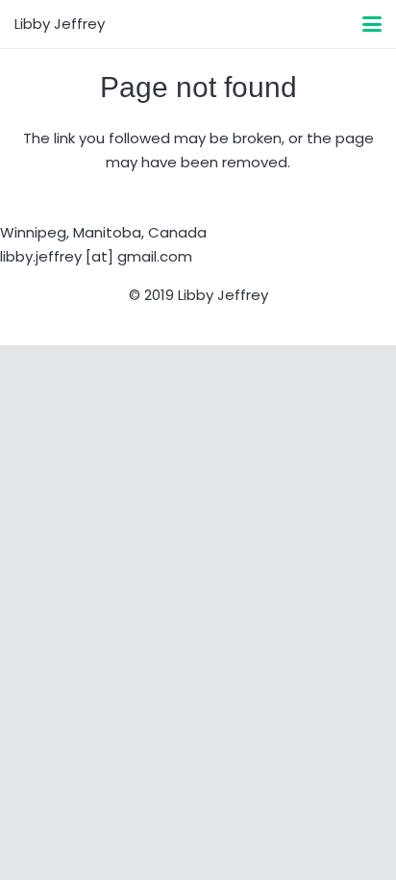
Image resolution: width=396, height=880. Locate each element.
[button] (372, 24)
